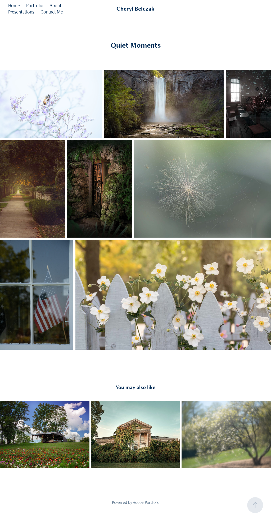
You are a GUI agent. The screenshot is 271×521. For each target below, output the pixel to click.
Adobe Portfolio (146, 502)
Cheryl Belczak (135, 8)
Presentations (21, 12)
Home (14, 5)
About (55, 5)
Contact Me (51, 12)
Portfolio (34, 5)
